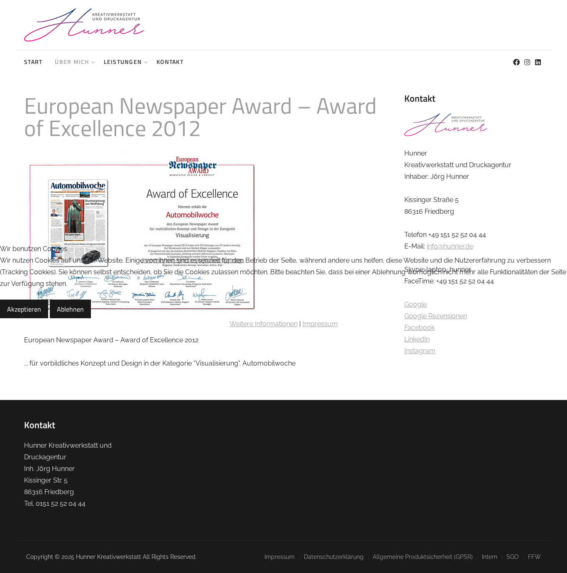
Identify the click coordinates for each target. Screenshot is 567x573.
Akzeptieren (24, 309)
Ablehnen (70, 309)
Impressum (320, 324)
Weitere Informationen (264, 324)
